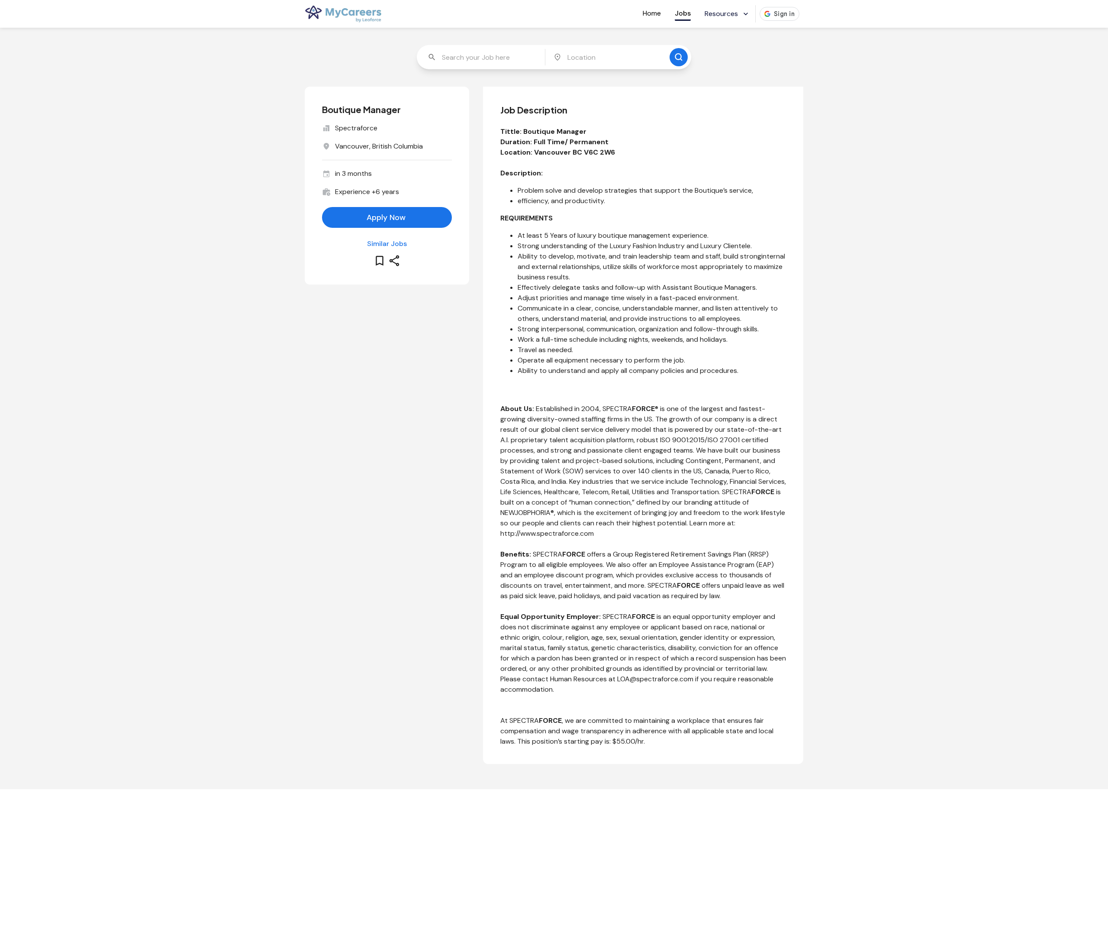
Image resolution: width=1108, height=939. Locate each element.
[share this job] (394, 260)
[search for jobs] (679, 57)
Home (652, 13)
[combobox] (482, 57)
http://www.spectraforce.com (547, 533)
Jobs (683, 13)
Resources (721, 13)
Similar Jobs (387, 243)
